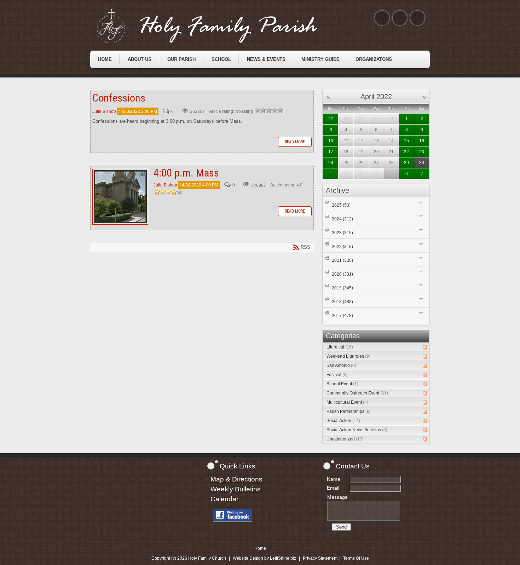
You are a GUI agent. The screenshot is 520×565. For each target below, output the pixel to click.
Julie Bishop (104, 111)
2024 (342, 219)
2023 (342, 232)
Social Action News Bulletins (357, 429)
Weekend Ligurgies (348, 356)
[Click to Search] (417, 18)
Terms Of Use (356, 558)
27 (330, 118)
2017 (342, 315)
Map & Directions (236, 479)
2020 (342, 274)
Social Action (343, 420)
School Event (342, 383)
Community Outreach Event (357, 393)
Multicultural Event (347, 402)
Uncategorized (345, 439)
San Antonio (341, 365)
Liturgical (340, 347)
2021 (342, 260)
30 (421, 162)
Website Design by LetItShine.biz (264, 558)
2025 (341, 205)
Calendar (224, 499)
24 (330, 162)
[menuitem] (105, 59)
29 (406, 162)
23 (421, 151)
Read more (295, 141)
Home (260, 548)
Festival (337, 374)
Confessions (118, 98)
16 (421, 140)
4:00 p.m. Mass (120, 196)
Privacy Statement (320, 558)
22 (406, 151)
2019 (342, 288)
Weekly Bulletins (235, 489)
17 (330, 151)
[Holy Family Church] (216, 25)
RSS (425, 347)
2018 (342, 301)
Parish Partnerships (349, 411)
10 (330, 140)
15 (406, 140)
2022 (342, 246)
